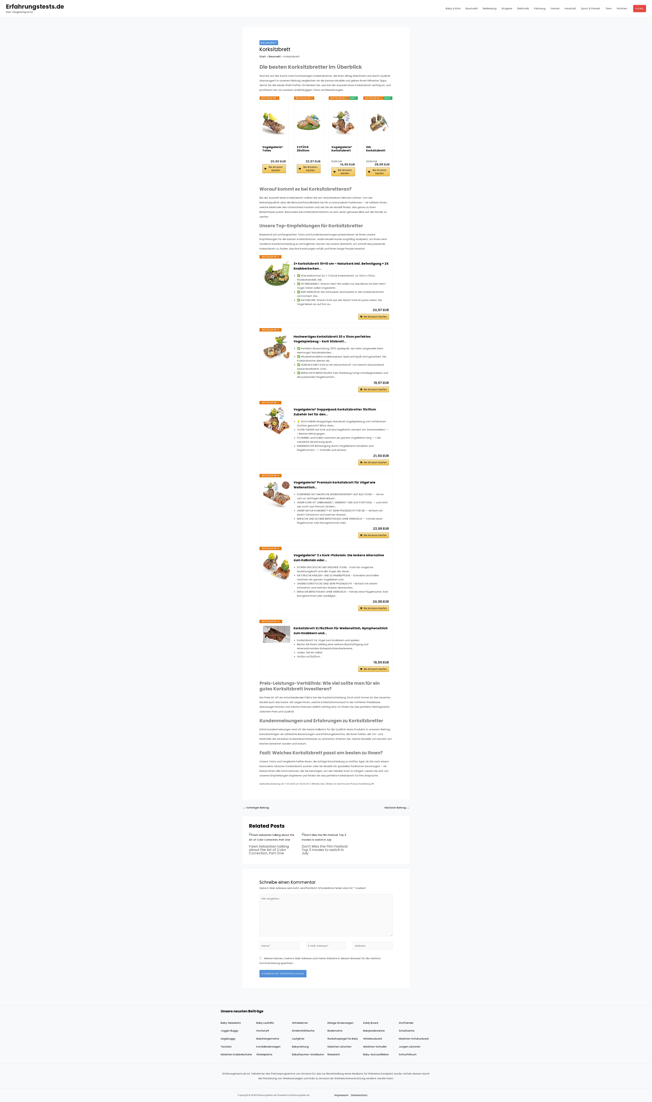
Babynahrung (300, 1046)
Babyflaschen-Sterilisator (308, 1054)
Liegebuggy (228, 1038)
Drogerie (507, 8)
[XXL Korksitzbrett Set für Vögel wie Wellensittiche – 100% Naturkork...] (378, 122)
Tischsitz (226, 1046)
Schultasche (406, 1030)
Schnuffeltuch (407, 1054)
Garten (555, 8)
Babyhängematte (267, 1038)
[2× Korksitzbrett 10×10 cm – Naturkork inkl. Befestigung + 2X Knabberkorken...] (276, 274)
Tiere (608, 8)
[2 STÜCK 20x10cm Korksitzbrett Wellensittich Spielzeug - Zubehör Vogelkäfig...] (308, 122)
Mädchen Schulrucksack (414, 1038)
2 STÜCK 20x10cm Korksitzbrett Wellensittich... (307, 148)
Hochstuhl (262, 1030)
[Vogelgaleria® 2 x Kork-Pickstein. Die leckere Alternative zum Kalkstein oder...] (276, 566)
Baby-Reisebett (231, 1023)
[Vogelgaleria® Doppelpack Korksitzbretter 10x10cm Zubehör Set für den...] (276, 420)
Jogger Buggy (229, 1030)
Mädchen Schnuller (375, 1046)
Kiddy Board (370, 1023)
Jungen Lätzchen (409, 1046)
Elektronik (523, 8)
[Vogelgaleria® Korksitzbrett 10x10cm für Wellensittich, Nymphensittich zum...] (343, 122)
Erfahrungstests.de (35, 6)
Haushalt (570, 8)
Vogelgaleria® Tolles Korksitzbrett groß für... (272, 148)
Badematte (335, 1030)
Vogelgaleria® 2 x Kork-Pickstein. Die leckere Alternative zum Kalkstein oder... (339, 557)
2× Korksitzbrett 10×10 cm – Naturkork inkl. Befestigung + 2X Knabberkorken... (341, 266)
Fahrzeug (540, 8)
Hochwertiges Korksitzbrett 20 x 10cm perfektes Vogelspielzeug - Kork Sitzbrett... (332, 339)
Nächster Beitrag (397, 807)
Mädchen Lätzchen (339, 1046)
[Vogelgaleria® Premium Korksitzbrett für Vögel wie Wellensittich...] (276, 493)
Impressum (341, 1095)
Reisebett (334, 1054)
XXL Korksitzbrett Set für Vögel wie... (375, 148)
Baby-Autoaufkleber (376, 1054)
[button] (639, 8)
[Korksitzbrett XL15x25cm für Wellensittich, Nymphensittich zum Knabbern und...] (276, 634)
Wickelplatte (264, 1054)
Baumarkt (472, 8)
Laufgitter (298, 1038)
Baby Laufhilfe (265, 1023)
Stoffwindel (406, 1023)
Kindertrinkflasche (303, 1030)
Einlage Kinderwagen (341, 1023)
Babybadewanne (374, 1030)
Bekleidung (489, 8)
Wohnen (622, 8)
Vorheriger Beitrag (256, 807)
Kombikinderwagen (268, 1046)
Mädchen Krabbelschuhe (236, 1054)
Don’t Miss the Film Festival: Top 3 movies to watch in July (325, 850)
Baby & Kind (453, 8)
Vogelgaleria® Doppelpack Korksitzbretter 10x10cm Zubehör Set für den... (335, 411)
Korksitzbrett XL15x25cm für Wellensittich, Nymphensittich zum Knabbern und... (341, 630)
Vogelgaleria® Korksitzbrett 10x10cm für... (341, 148)
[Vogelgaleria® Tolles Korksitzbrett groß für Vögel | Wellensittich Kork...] (274, 122)
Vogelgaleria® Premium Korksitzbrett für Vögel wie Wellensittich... (334, 484)
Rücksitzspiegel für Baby (343, 1038)
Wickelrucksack (372, 1038)
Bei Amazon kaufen (276, 168)
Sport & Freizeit (590, 8)
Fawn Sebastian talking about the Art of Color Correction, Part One (269, 850)
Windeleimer (300, 1023)
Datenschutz (359, 1095)
